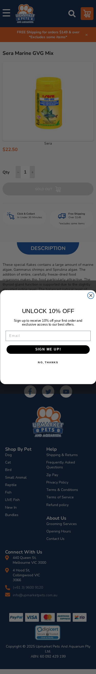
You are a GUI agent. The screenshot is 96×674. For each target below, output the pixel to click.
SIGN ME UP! (48, 349)
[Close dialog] (91, 295)
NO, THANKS (48, 362)
